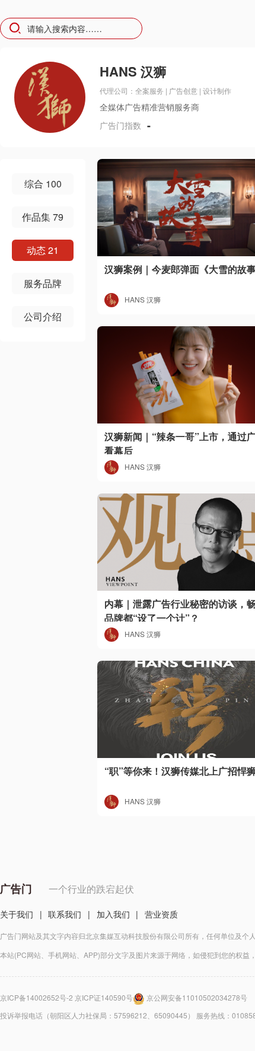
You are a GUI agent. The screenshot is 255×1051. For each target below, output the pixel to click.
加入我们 (113, 914)
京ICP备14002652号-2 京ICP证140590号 (66, 997)
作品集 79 (42, 217)
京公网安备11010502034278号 (196, 997)
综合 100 (43, 183)
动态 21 (43, 250)
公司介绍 (43, 316)
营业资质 (161, 914)
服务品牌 (43, 283)
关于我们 (16, 914)
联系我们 (64, 914)
